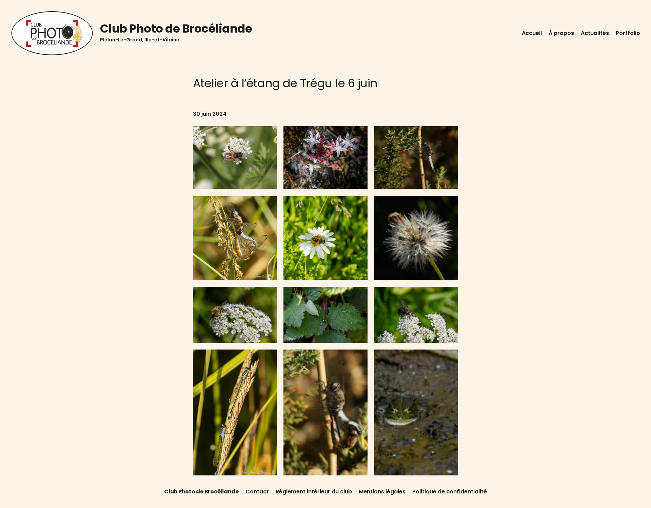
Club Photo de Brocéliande (176, 28)
